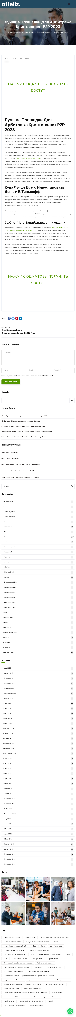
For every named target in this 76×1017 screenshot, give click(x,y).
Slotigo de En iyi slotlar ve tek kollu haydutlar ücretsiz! (20, 421)
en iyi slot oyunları (56, 946)
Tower (68, 954)
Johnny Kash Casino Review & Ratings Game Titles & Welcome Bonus (26, 432)
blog (38, 532)
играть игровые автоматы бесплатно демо (53, 980)
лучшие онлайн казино (51, 997)
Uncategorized (38, 652)
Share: (3, 319)
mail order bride (38, 602)
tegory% (38, 647)
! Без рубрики (38, 502)
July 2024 (38, 703)
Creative (38, 557)
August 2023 (38, 759)
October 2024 (38, 688)
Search (5, 392)
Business (17, 32)
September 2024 (38, 693)
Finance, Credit (38, 572)
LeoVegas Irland (38, 597)
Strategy (38, 642)
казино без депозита (11, 988)
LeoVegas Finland (38, 587)
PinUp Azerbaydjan (38, 632)
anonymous (38, 527)
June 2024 (38, 708)
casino (38, 542)
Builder (33, 946)
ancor (56, 942)
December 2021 (38, 854)
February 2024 (38, 728)
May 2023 (38, 774)
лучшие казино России (30, 997)
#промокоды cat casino (12, 938)
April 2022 (38, 834)
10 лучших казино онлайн (12, 942)
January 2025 (38, 673)
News (38, 612)
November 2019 (38, 859)
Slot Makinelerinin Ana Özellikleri (50, 954)
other (38, 622)
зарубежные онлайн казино (13, 980)
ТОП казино (38, 967)
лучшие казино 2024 (11, 997)
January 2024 (38, 733)
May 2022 (38, 829)
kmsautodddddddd (38, 582)
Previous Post (5, 327)
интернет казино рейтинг (55, 984)
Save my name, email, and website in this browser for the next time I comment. (28, 376)
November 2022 (38, 804)
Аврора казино (53, 959)
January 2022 (38, 849)
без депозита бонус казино (13, 971)
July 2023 (38, 764)
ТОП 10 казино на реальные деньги (16, 967)
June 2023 (38, 769)
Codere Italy (38, 552)
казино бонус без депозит (33, 988)
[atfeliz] (10, 4)
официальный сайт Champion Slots (31, 1001)
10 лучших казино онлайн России (37, 942)
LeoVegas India (38, 592)
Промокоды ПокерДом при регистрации (18, 963)
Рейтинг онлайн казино (45, 963)
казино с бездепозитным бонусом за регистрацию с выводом (25, 993)
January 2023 (38, 794)
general (38, 577)
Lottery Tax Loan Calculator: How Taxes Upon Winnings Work (23, 426)
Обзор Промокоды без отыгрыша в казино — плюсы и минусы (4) (24, 416)
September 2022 (38, 814)
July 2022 (38, 819)
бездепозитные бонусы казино (39, 971)
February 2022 (38, 844)
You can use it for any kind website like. (26, 465)
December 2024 (38, 678)
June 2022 (38, 824)
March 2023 (38, 784)
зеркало (31, 980)
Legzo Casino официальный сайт (15, 954)
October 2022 (38, 809)
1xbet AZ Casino (38, 517)
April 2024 (38, 718)
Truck (5, 959)
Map (32, 954)
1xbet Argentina (38, 512)
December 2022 (38, 799)
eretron (38, 562)
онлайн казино (9, 1001)
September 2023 (38, 754)
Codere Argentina (38, 547)
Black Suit (14, 452)
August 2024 (38, 698)
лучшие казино (57, 993)
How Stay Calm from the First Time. (24, 471)
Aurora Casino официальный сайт (15, 946)
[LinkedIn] (20, 318)
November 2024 (38, 683)
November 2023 (38, 743)
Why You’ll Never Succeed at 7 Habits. (25, 477)
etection (38, 567)
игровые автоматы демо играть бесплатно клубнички (22, 984)
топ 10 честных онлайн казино (14, 1005)
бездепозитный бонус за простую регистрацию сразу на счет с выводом (29, 976)
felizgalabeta (25, 58)
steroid (38, 637)
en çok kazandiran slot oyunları (14, 950)
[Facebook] (9, 318)
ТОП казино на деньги (54, 967)
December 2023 (38, 738)
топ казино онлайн (36, 1005)
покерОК (51, 1001)
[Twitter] (13, 318)
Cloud (43, 946)
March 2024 (38, 723)
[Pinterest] (16, 318)
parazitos (38, 627)
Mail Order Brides (38, 607)
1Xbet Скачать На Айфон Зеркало (28, 158)
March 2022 (38, 839)
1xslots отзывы (30, 938)
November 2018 (38, 864)
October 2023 (38, 748)
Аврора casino (38, 959)
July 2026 (38, 668)
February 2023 (38, 789)
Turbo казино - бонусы (20, 959)
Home (10, 32)
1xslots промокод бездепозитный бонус (54, 938)
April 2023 (38, 779)
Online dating (38, 617)
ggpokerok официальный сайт (39, 950)
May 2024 (38, 713)
